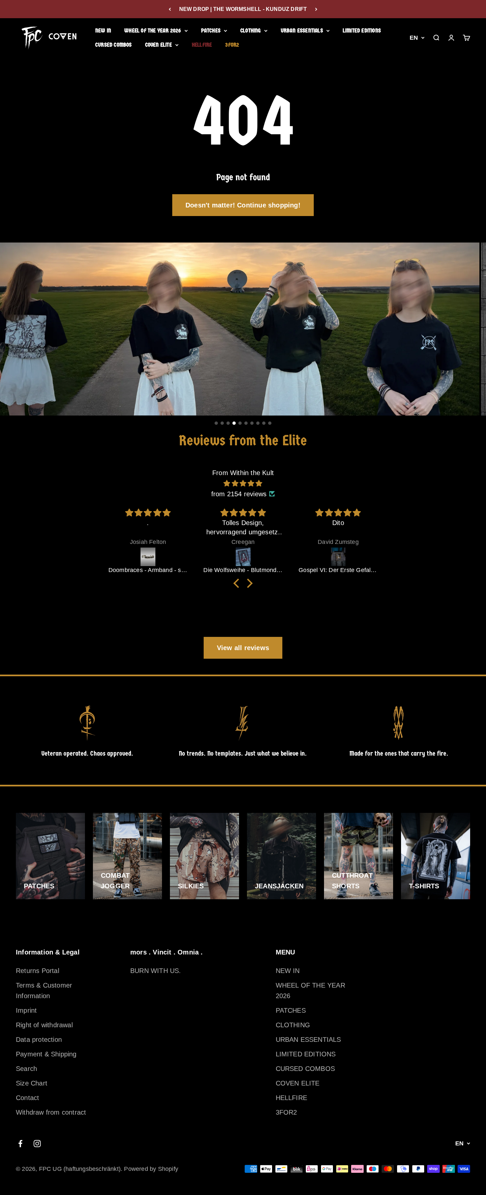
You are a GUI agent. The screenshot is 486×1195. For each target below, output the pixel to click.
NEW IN (103, 30)
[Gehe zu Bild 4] (234, 423)
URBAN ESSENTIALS (302, 30)
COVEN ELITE (158, 45)
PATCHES (211, 30)
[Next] (316, 9)
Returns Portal (37, 970)
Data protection (39, 1039)
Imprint (26, 1010)
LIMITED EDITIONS (362, 30)
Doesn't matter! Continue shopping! (243, 205)
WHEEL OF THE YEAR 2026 (152, 30)
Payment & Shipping (46, 1054)
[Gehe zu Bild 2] (222, 423)
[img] (243, 483)
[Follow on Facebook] (20, 1143)
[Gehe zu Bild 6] (246, 423)
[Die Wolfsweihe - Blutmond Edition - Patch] (148, 557)
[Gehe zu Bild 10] (269, 423)
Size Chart (31, 1083)
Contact (27, 1097)
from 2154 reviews (238, 494)
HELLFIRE (202, 45)
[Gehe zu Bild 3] (228, 423)
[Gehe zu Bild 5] (240, 423)
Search (26, 1068)
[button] (238, 583)
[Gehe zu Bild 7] (252, 423)
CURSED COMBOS (113, 45)
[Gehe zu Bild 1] (216, 423)
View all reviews (243, 647)
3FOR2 (232, 45)
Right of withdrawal (44, 1025)
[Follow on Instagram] (37, 1143)
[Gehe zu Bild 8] (258, 423)
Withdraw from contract (51, 1112)
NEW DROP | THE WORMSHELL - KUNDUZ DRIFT (243, 9)
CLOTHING (250, 30)
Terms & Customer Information (44, 990)
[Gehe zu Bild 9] (263, 423)
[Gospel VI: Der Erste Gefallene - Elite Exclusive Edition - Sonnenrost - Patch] (243, 557)
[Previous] (170, 9)
